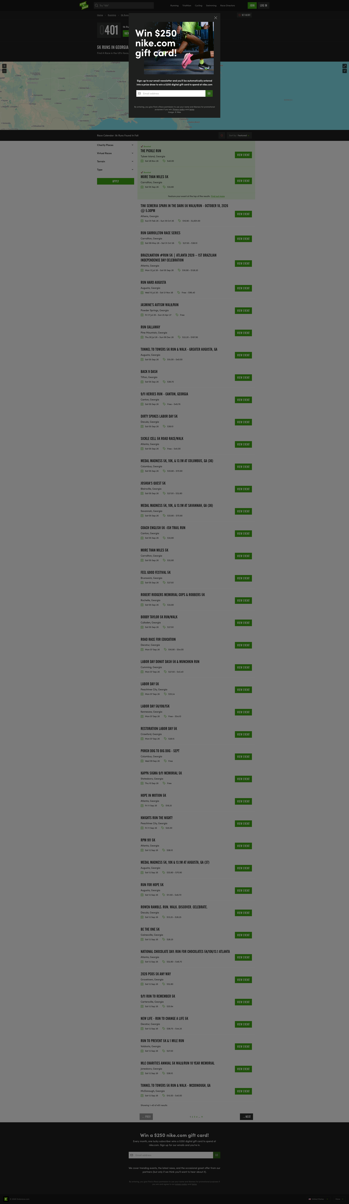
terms (191, 109)
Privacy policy (179, 109)
